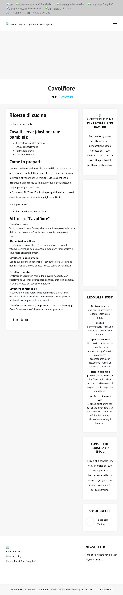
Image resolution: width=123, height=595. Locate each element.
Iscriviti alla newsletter (99, 460)
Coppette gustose (100, 339)
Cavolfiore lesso (18, 224)
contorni (67, 97)
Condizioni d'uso (14, 551)
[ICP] (9, 4)
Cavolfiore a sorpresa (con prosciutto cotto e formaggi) (41, 305)
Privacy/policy (13, 556)
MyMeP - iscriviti (94, 559)
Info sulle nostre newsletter (101, 554)
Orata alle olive (100, 306)
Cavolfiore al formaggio (23, 288)
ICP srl (52, 589)
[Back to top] (115, 587)
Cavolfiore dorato (19, 272)
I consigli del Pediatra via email (100, 448)
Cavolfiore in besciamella (24, 257)
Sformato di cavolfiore (22, 241)
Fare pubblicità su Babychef (21, 561)
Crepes (100, 322)
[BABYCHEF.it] (100, 115)
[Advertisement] (61, 55)
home (53, 97)
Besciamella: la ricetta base (31, 211)
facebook (102, 519)
